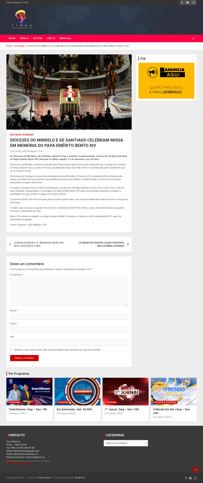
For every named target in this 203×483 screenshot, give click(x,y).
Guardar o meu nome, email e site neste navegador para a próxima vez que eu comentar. (57, 349)
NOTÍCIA (37, 38)
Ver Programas (18, 373)
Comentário (16, 274)
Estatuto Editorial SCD (17, 463)
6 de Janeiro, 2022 (113, 413)
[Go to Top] (196, 470)
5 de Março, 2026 (17, 413)
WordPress (79, 477)
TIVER (23, 38)
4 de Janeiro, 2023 (18, 151)
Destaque (15, 134)
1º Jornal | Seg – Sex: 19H (122, 409)
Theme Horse (44, 477)
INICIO (12, 38)
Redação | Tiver (35, 151)
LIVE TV (51, 38)
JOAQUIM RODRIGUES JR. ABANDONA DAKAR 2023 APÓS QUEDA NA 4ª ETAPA (39, 244)
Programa (15, 402)
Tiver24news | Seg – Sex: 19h (28, 409)
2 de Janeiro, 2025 (65, 413)
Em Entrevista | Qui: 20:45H (74, 409)
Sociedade (28, 134)
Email (13, 323)
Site (12, 336)
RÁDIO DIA (65, 38)
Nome (14, 310)
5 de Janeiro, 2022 (161, 417)
